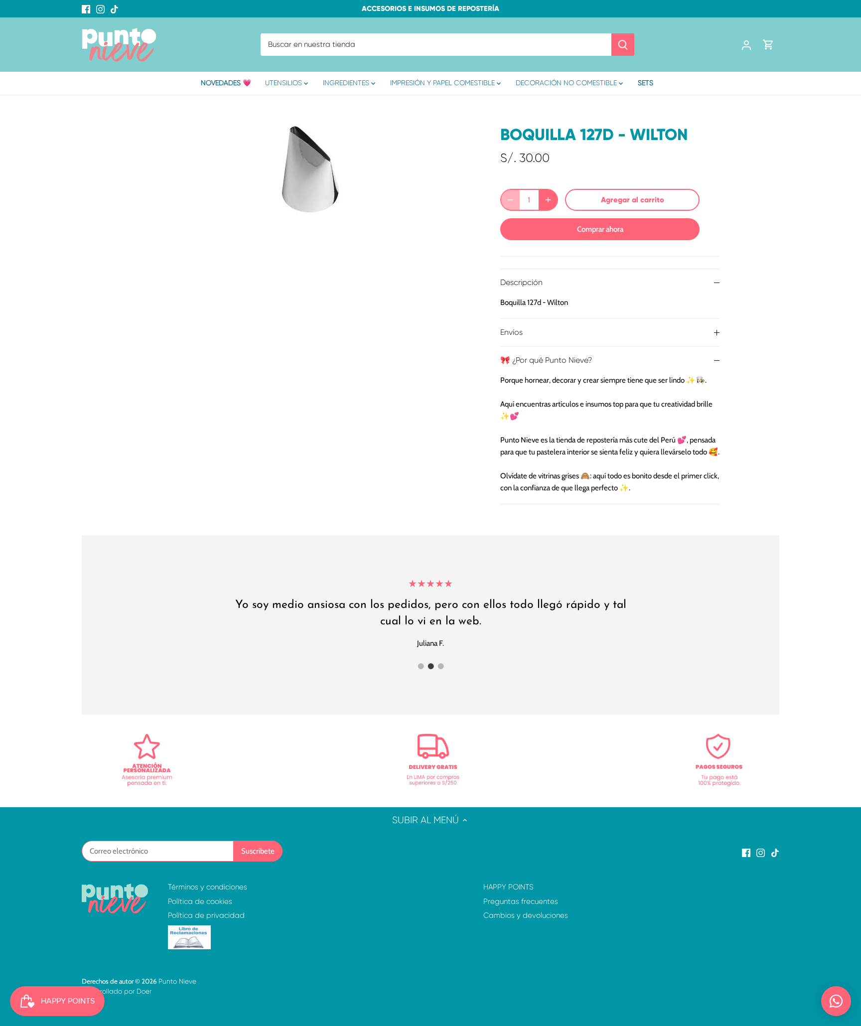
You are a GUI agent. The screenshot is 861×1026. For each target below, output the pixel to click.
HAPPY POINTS (508, 886)
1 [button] (421, 666)
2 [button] (430, 666)
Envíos (511, 332)
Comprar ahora (600, 229)
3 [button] (440, 666)
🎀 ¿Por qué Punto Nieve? (546, 360)
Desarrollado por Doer (116, 991)
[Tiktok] (114, 8)
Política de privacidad (206, 915)
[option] (309, 170)
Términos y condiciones (207, 886)
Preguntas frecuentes (520, 901)
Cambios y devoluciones (525, 915)
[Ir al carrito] (768, 44)
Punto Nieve (177, 981)
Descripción (521, 282)
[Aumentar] (548, 199)
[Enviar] (622, 44)
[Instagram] (100, 8)
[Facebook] (86, 8)
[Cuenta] (746, 44)
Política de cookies (200, 901)
